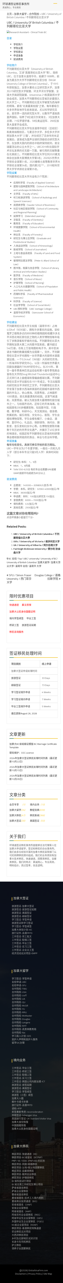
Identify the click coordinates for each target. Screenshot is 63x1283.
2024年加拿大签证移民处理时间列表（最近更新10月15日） (33, 768)
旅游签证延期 (29, 625)
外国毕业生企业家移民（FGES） (28, 1221)
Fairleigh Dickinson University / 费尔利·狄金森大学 (36, 551)
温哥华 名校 (21, 566)
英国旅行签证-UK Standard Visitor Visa (31, 1118)
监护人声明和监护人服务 (25, 1039)
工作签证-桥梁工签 (22, 1071)
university (34, 558)
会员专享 (14, 804)
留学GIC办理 (18, 1042)
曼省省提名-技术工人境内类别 (27, 1198)
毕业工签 (31, 618)
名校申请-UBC (19, 982)
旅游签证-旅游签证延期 (24, 909)
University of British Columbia (21, 562)
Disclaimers (21, 1273)
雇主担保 (26, 605)
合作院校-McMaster (22, 1015)
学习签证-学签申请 (22, 919)
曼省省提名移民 (20, 1194)
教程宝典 (34, 810)
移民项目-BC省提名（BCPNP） (28, 1157)
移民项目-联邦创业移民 (24, 1174)
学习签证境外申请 (20, 692)
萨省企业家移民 (20, 1191)
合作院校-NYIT (19, 1025)
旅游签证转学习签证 (22, 923)
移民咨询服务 (16, 632)
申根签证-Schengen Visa (24, 1115)
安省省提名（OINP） (22, 1204)
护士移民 (16, 1245)
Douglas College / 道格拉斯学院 (47, 577)
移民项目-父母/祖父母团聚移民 (28, 1167)
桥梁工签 (14, 625)
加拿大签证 (15, 821)
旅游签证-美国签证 (22, 912)
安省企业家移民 (20, 1208)
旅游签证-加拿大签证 (23, 906)
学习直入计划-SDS (21, 1036)
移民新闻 (34, 815)
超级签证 (16, 685)
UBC (25, 558)
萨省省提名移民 (20, 1187)
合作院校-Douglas (21, 1019)
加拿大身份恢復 (20, 1122)
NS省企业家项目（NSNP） (25, 1224)
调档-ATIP (17, 1108)
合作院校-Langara (21, 1022)
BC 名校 (13, 558)
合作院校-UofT (19, 995)
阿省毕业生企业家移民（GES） (28, 1218)
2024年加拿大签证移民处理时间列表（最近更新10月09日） (33, 777)
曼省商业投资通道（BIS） (25, 1201)
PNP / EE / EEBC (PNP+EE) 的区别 (28, 1160)
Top (20, 558)
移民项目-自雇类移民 (23, 1171)
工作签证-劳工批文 (22, 936)
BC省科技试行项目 (21, 1181)
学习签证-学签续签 (22, 926)
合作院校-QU (18, 1002)
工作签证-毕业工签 (22, 943)
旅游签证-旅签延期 (22, 1085)
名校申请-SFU (19, 985)
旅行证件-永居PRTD (22, 933)
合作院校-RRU (19, 1012)
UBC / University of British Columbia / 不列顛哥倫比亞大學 (36, 536)
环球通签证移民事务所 (16, 4)
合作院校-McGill (20, 1005)
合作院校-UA (18, 998)
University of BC (49, 558)
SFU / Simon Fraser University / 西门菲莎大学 (19, 579)
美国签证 (34, 821)
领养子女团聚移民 (21, 1248)
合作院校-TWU (19, 988)
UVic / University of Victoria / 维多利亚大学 (36, 541)
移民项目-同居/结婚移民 (24, 1164)
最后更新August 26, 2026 (15, 713)
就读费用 (18, 59)
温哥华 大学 (35, 566)
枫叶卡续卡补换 (20, 1101)
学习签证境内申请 (20, 699)
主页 (9, 13)
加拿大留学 (20, 13)
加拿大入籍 (18, 1098)
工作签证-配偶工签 (22, 939)
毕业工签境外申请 (20, 706)
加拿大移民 (15, 815)
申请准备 (18, 55)
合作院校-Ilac (18, 1032)
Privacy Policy (35, 1273)
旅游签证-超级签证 (22, 916)
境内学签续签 (16, 618)
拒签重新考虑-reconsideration (27, 1111)
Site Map (47, 1273)
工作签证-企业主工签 (23, 950)
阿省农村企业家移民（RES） (27, 1214)
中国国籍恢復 (19, 1125)
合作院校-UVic (19, 992)
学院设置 (18, 48)
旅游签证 (16, 678)
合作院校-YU (18, 1009)
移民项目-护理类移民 (23, 1177)
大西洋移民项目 (20, 1235)
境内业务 (34, 804)
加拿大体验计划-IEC (22, 929)
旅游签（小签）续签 (22, 1095)
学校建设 (18, 52)
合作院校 (34, 13)
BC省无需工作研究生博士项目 (27, 1184)
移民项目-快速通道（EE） (25, 1154)
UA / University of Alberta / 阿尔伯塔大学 (35, 545)
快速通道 (14, 605)
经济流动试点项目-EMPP (24, 953)
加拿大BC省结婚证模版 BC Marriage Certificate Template (33, 746)
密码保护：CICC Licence (21, 753)
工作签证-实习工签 (22, 946)
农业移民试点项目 (21, 1231)
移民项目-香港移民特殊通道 (26, 1228)
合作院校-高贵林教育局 (24, 1029)
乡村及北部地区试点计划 (25, 1238)
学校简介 (18, 44)
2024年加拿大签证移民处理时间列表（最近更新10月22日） (33, 760)
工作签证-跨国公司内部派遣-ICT (28, 1081)
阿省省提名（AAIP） (22, 1211)
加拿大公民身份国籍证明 (22, 611)
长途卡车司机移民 (21, 1241)
